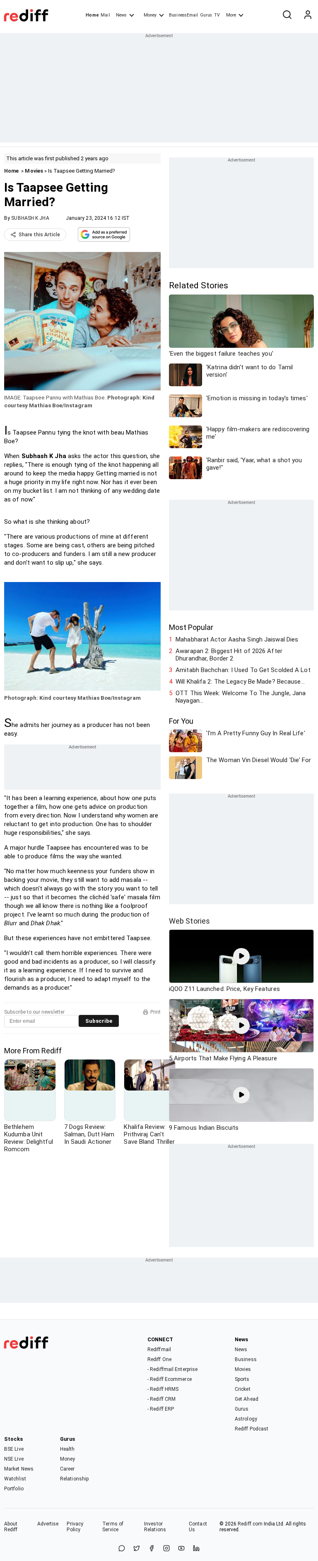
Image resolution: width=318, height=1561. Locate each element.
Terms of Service (112, 1526)
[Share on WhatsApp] (121, 1549)
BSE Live (14, 1449)
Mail (105, 15)
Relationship (74, 1479)
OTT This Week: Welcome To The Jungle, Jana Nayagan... (241, 696)
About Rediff (11, 1526)
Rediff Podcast (251, 1429)
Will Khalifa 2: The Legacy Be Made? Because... (240, 681)
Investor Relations (155, 1526)
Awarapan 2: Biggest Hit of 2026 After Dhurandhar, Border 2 (229, 654)
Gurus (206, 15)
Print (155, 1012)
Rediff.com (250, 1524)
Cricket (243, 1389)
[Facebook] (151, 1549)
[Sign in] (307, 15)
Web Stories (189, 921)
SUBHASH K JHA (30, 218)
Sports (242, 1379)
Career (67, 1469)
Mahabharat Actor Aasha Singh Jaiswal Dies (237, 639)
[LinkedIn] (196, 1549)
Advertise (48, 1524)
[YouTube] (181, 1549)
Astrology (246, 1419)
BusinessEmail (183, 15)
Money (150, 15)
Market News (19, 1469)
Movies (34, 171)
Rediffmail (159, 1349)
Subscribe (98, 1021)
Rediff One (159, 1359)
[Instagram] (166, 1549)
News (121, 15)
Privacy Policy (75, 1526)
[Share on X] (136, 1549)
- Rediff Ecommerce (169, 1379)
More (231, 15)
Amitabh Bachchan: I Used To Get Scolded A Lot (243, 670)
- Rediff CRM (161, 1399)
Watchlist (15, 1479)
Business (246, 1359)
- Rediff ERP (160, 1409)
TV (217, 15)
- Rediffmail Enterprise (172, 1369)
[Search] (287, 15)
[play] (241, 956)
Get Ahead (246, 1399)
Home (92, 15)
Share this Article (39, 235)
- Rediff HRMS (162, 1389)
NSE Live (14, 1459)
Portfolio (14, 1489)
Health (67, 1449)
